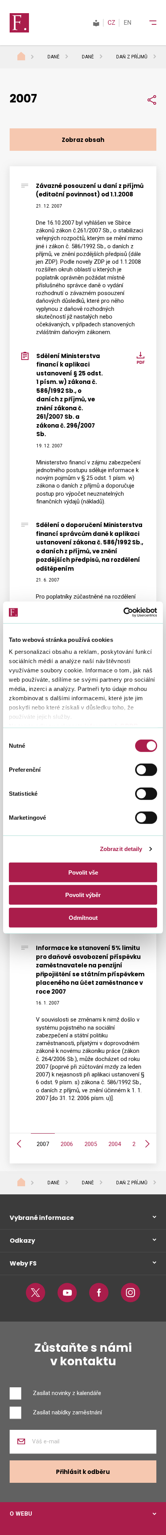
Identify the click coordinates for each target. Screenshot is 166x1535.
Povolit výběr (83, 895)
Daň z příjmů (131, 57)
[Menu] (148, 22)
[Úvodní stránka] (28, 57)
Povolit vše (83, 872)
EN (127, 22)
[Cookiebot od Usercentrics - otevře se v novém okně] (123, 612)
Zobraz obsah (83, 140)
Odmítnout (83, 917)
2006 (67, 1144)
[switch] (146, 769)
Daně (53, 57)
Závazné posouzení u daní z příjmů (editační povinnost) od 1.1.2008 (90, 190)
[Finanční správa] (19, 22)
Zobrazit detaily (121, 849)
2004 (114, 1144)
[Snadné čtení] (96, 23)
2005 (91, 1144)
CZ (111, 22)
